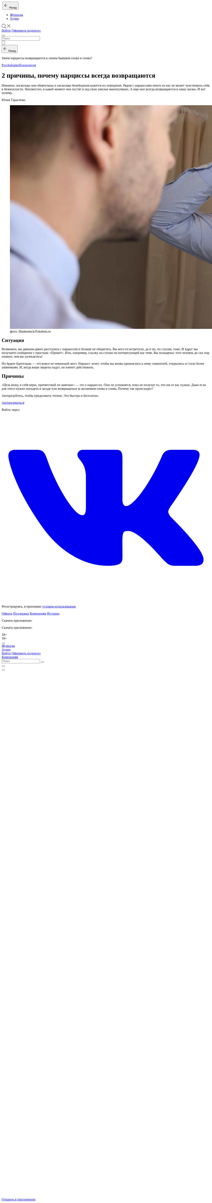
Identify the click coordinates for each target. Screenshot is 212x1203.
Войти (6, 30)
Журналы (16, 15)
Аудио (14, 18)
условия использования (59, 606)
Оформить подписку (26, 30)
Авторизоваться (13, 402)
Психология (27, 65)
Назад (12, 7)
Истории (53, 613)
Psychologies (10, 65)
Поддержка (21, 613)
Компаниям (38, 613)
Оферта (7, 613)
